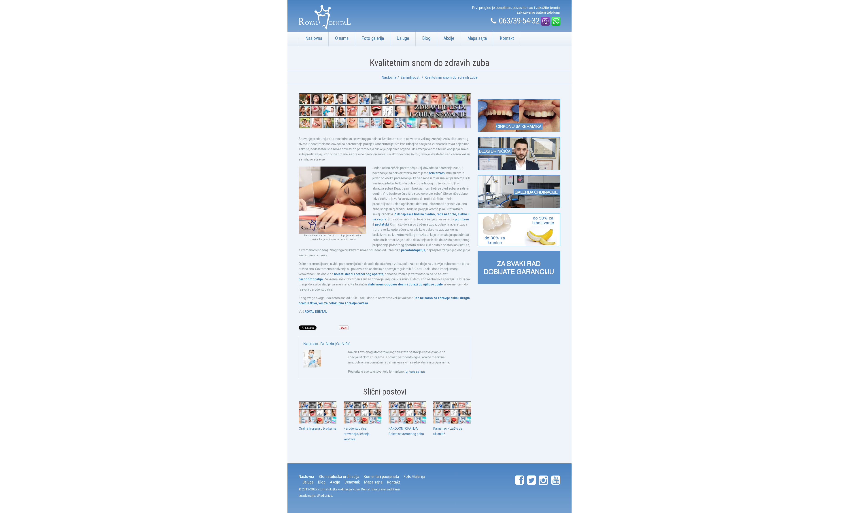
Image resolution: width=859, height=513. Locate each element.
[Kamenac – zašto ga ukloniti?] (452, 412)
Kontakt (507, 38)
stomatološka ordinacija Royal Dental (344, 489)
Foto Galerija (414, 476)
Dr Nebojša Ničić (335, 344)
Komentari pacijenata (381, 476)
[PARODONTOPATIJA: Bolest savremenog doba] (407, 412)
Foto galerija (372, 38)
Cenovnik (352, 482)
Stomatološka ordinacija (339, 476)
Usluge (403, 38)
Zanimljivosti (410, 77)
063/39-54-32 (519, 20)
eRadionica (324, 495)
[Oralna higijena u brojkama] (317, 412)
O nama (342, 38)
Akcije (448, 38)
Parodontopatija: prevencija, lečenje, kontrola (357, 434)
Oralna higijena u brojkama (317, 428)
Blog (426, 38)
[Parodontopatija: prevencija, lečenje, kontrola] (362, 412)
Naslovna (313, 38)
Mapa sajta (477, 38)
